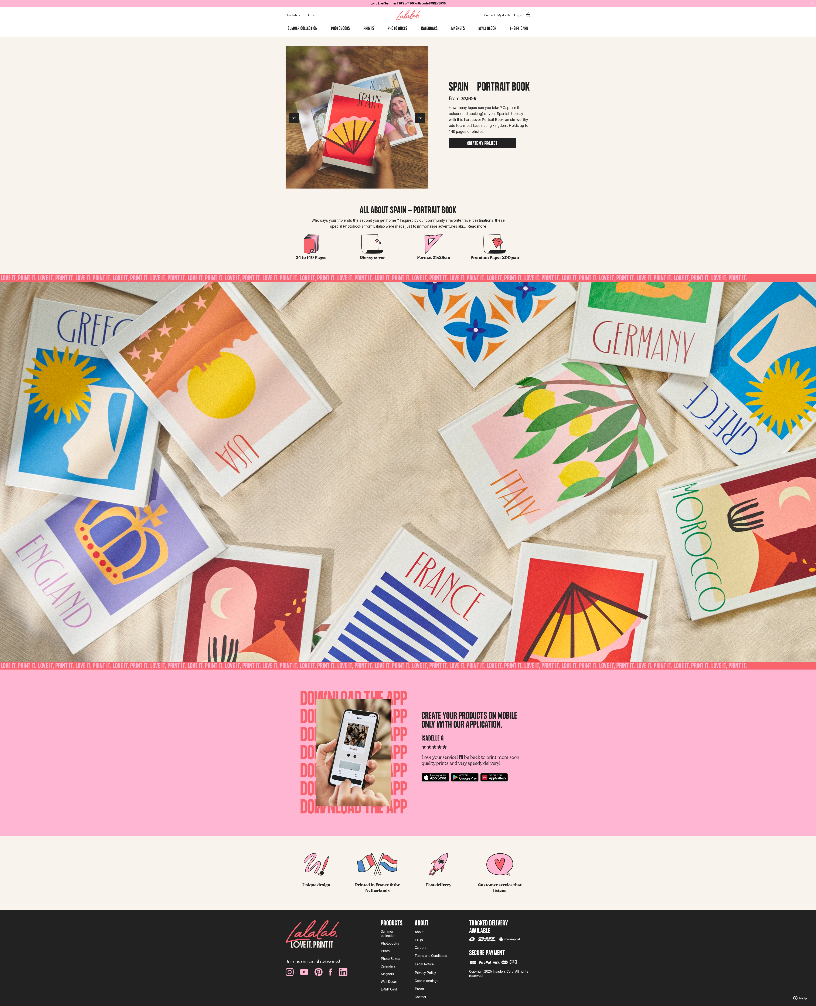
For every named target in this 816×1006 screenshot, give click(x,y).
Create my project (482, 144)
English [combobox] (292, 15)
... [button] (474, 226)
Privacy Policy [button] (425, 973)
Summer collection (302, 29)
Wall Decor (487, 29)
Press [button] (419, 989)
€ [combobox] (309, 15)
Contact (489, 15)
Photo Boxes (397, 29)
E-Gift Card (519, 29)
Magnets (458, 29)
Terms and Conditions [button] (431, 956)
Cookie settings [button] (426, 981)
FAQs (419, 940)
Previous (294, 118)
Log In (518, 15)
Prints (369, 29)
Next (420, 118)
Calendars (429, 29)
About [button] (419, 932)
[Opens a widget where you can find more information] (800, 998)
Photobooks (340, 29)
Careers (420, 948)
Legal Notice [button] (424, 964)
